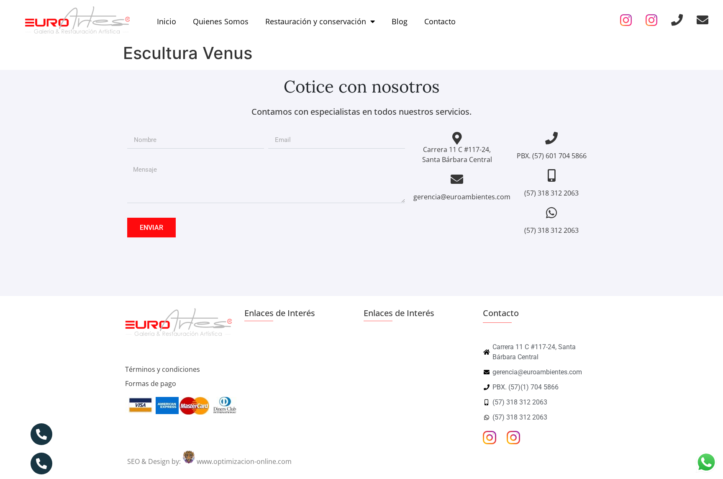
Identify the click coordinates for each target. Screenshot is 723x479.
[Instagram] (626, 20)
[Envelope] (702, 20)
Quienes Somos (221, 21)
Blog (400, 21)
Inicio (166, 21)
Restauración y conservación (315, 21)
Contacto (440, 21)
